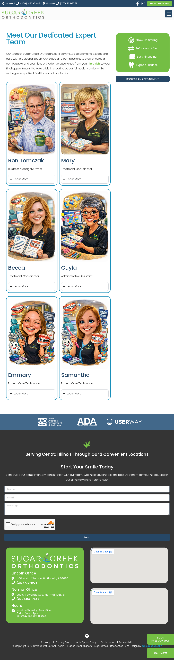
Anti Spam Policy (86, 642)
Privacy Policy (64, 642)
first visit (94, 64)
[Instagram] (143, 4)
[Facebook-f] (137, 4)
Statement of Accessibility (117, 642)
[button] (168, 13)
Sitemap (45, 642)
